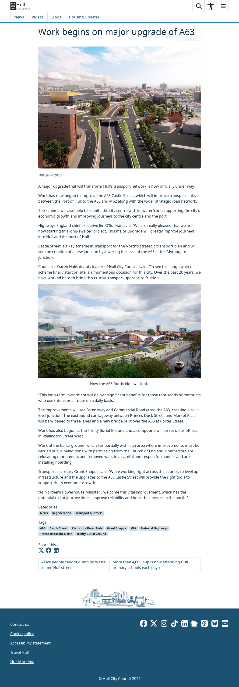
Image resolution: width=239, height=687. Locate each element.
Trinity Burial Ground (91, 534)
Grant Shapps (116, 528)
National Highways (154, 528)
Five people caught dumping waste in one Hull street (73, 564)
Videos (38, 17)
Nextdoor (194, 624)
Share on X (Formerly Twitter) (41, 550)
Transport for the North (56, 534)
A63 (42, 528)
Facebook (143, 624)
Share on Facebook (48, 550)
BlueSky (214, 624)
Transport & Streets (89, 513)
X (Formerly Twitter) (154, 624)
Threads (204, 624)
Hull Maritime (22, 661)
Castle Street (58, 528)
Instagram (164, 624)
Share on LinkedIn (56, 550)
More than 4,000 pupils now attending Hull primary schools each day (150, 564)
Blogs (56, 17)
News (19, 17)
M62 (133, 528)
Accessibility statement (30, 643)
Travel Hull (19, 652)
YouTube (225, 624)
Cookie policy (22, 633)
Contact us (19, 624)
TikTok (174, 624)
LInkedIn (184, 624)
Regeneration (61, 513)
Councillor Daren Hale (87, 528)
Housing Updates (84, 17)
